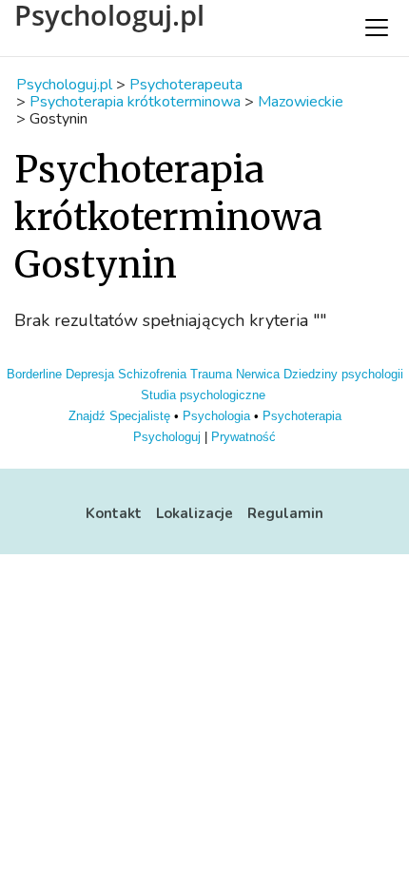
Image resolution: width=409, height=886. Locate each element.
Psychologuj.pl (109, 15)
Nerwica (258, 374)
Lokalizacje (194, 513)
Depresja (90, 374)
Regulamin (285, 513)
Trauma (211, 374)
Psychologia (216, 416)
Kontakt (114, 513)
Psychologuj (167, 437)
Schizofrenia (152, 374)
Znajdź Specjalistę (119, 416)
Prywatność (243, 437)
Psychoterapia (302, 416)
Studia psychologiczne (203, 395)
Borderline (34, 374)
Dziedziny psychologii (343, 374)
